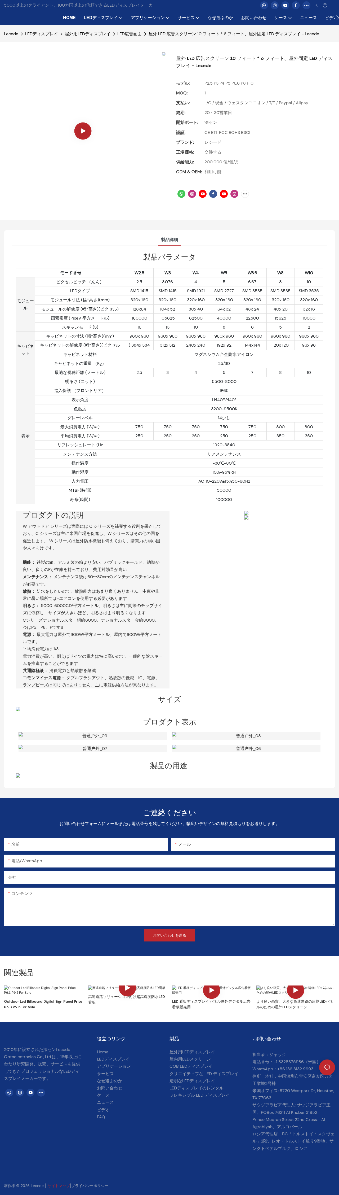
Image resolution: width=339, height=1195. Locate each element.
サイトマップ (59, 1185)
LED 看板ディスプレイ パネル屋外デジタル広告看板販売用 (211, 1004)
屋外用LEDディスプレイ (87, 34)
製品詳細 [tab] (169, 239)
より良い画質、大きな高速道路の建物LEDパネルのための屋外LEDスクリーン (294, 1004)
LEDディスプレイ (41, 34)
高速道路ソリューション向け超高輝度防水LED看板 (126, 999)
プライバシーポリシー (89, 1185)
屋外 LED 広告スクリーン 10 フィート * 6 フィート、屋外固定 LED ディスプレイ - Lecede (234, 34)
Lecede (11, 34)
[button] (337, 17)
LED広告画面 (129, 34)
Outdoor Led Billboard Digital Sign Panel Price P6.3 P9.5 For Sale (43, 1004)
